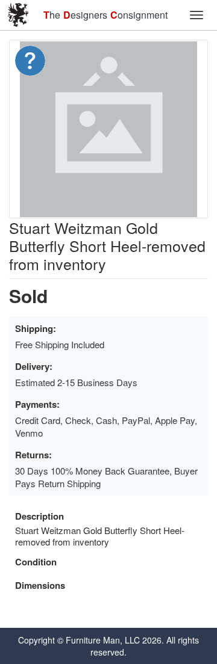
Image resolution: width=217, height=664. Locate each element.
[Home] (18, 15)
